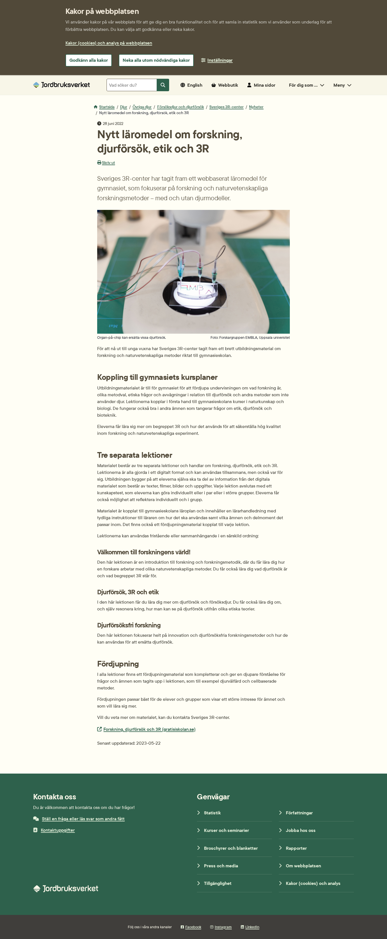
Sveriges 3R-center (226, 106)
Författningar (299, 812)
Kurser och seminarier (226, 830)
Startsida (106, 106)
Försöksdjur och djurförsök (180, 106)
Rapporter (296, 848)
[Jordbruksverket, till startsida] (61, 84)
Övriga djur (142, 106)
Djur (123, 106)
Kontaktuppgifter (58, 830)
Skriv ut (108, 162)
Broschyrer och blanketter (231, 848)
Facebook (193, 927)
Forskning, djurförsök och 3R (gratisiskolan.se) (149, 729)
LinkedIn (252, 927)
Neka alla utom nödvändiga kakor (156, 60)
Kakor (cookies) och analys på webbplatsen (108, 43)
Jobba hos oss (301, 830)
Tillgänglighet (217, 883)
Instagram (223, 927)
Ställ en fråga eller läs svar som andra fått (83, 818)
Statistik (212, 812)
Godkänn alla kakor (88, 60)
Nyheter (256, 106)
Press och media (221, 865)
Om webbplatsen (303, 865)
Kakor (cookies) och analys (313, 883)
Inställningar (220, 60)
